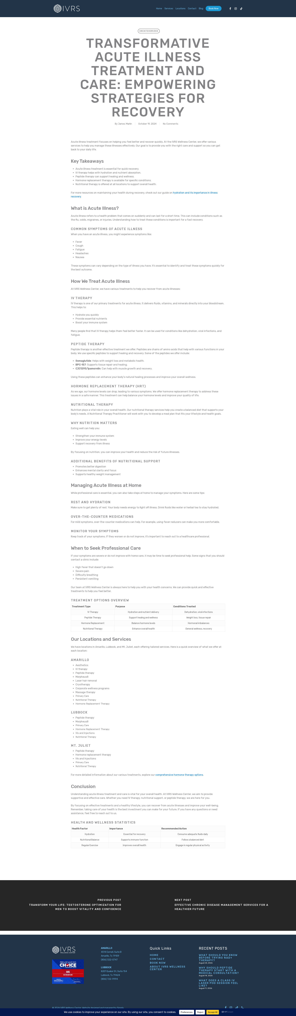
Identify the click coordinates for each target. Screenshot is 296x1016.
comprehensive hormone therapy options (179, 774)
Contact (157, 959)
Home (154, 955)
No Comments (170, 123)
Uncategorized (148, 31)
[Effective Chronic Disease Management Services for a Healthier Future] (222, 905)
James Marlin (125, 123)
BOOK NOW (158, 963)
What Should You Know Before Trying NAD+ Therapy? (218, 958)
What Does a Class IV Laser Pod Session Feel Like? (218, 983)
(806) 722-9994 (109, 979)
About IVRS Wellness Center (167, 968)
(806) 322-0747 (109, 959)
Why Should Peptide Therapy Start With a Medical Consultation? (219, 970)
